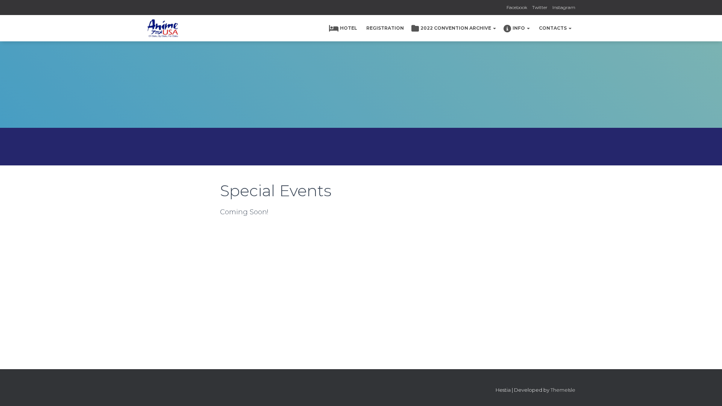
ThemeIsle (563, 390)
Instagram (563, 7)
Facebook (517, 7)
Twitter (540, 7)
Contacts (553, 28)
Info (519, 28)
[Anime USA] (162, 28)
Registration (385, 28)
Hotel (348, 28)
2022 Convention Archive (456, 28)
